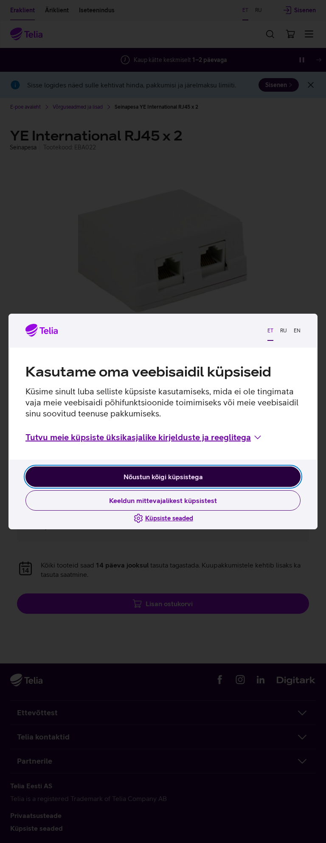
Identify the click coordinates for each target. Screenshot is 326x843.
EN (297, 331)
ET (270, 331)
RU (283, 331)
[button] (144, 437)
